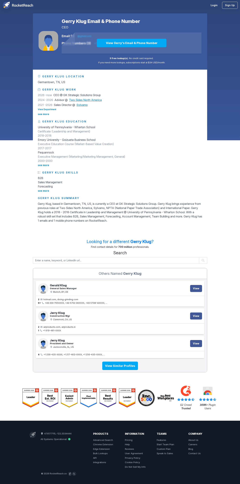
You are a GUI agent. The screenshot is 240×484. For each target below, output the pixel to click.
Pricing (128, 440)
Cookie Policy (132, 462)
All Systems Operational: (54, 439)
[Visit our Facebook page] (70, 474)
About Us (193, 440)
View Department (47, 109)
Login (214, 5)
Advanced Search (103, 440)
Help (127, 444)
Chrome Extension (103, 444)
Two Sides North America (85, 100)
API (95, 457)
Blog (190, 449)
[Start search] (203, 260)
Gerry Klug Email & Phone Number (101, 21)
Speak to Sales (165, 453)
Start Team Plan (165, 444)
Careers (192, 444)
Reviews (129, 449)
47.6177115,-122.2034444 (57, 433)
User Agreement (134, 453)
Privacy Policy (132, 457)
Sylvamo (82, 105)
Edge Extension (101, 449)
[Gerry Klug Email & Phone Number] (48, 41)
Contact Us (194, 453)
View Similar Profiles (120, 366)
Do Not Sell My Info (135, 466)
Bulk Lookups (100, 453)
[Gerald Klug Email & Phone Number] (43, 288)
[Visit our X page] (74, 474)
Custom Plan (164, 449)
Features (161, 440)
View (196, 288)
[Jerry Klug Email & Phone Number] (43, 316)
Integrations (99, 462)
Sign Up (230, 5)
